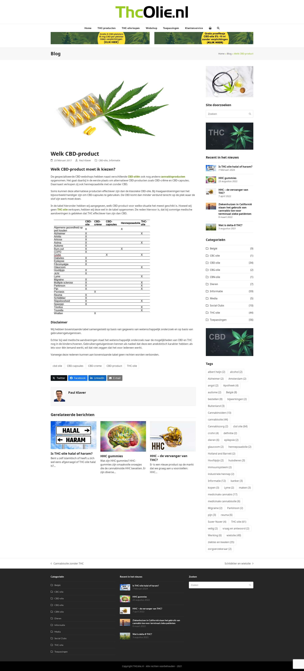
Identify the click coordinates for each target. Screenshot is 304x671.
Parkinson (235, 508)
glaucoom (216, 446)
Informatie (114, 160)
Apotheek (230, 385)
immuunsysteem (220, 467)
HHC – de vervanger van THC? (168, 458)
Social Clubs (217, 305)
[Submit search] (250, 113)
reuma (226, 515)
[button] (210, 28)
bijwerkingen (237, 399)
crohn (213, 433)
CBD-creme (95, 366)
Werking (215, 535)
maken (245, 487)
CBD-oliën (134, 176)
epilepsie (231, 440)
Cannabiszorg (218, 426)
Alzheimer (216, 378)
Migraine (215, 508)
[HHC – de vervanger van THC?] (173, 436)
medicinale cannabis (222, 494)
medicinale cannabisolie (224, 501)
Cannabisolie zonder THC (67, 563)
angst (213, 385)
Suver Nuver (217, 521)
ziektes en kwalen (221, 542)
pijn (212, 515)
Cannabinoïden (219, 412)
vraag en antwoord (236, 528)
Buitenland (216, 406)
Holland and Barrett (221, 453)
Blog (229, 53)
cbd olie (57, 366)
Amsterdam (237, 378)
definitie (230, 433)
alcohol (236, 372)
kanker (237, 481)
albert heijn (216, 372)
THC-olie (62, 209)
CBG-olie (215, 270)
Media (213, 298)
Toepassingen (218, 319)
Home (221, 53)
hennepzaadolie (239, 446)
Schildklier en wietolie (238, 563)
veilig (213, 528)
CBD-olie (103, 160)
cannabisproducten (173, 176)
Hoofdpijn (216, 460)
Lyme (229, 487)
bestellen (215, 399)
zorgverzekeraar (219, 549)
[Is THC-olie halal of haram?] (73, 435)
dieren (213, 440)
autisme (214, 392)
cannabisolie (218, 419)
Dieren (214, 284)
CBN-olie (215, 277)
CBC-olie (215, 255)
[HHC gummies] (123, 436)
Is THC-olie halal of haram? (72, 453)
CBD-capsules (75, 366)
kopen (213, 487)
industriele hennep (221, 474)
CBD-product (114, 366)
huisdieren (236, 460)
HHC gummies (111, 456)
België (213, 248)
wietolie (234, 535)
